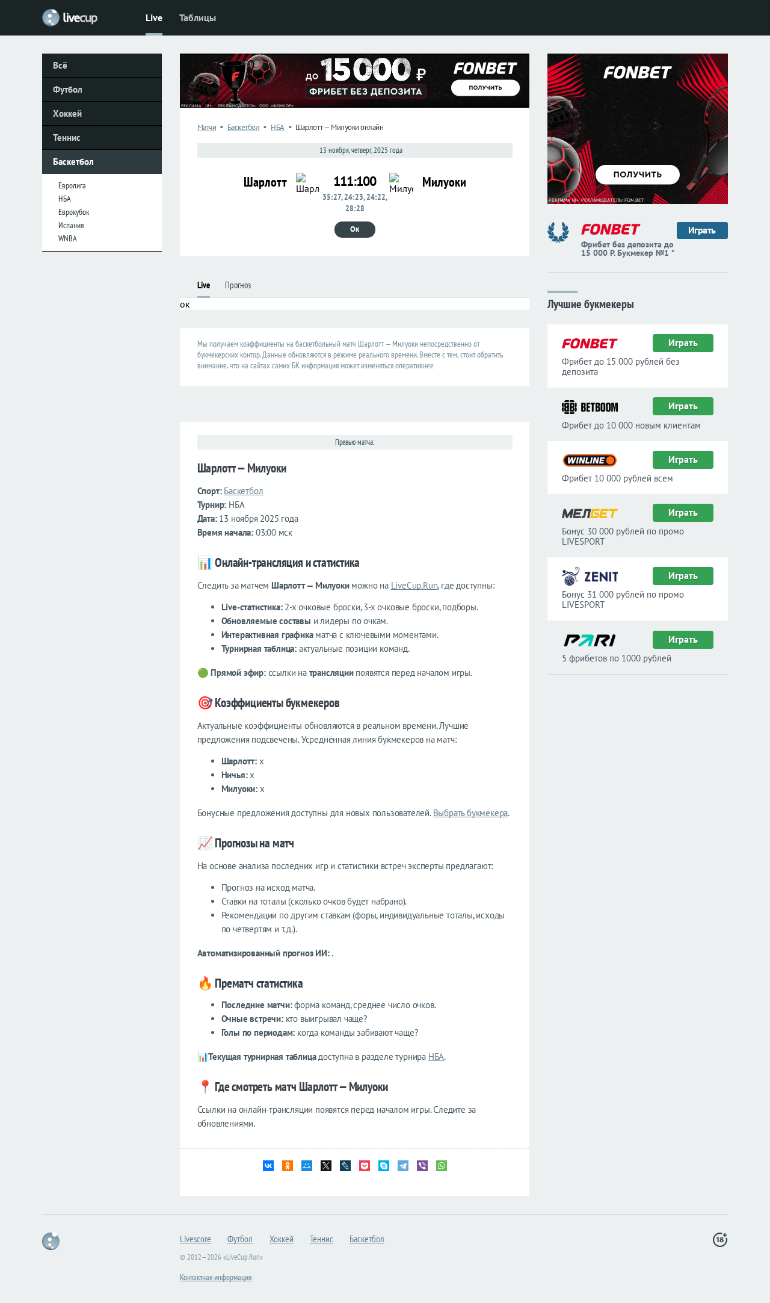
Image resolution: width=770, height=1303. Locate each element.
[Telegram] (403, 1165)
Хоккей (67, 113)
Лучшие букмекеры (590, 303)
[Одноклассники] (287, 1165)
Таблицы (197, 17)
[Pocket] (364, 1165)
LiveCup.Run (414, 585)
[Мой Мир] (306, 1165)
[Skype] (383, 1165)
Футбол (67, 89)
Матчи (207, 127)
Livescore (195, 1238)
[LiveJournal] (345, 1165)
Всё (60, 65)
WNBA (67, 238)
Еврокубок (73, 211)
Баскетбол (73, 161)
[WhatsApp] (441, 1165)
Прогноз (238, 285)
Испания (71, 225)
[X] (326, 1165)
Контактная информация (215, 1277)
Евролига (72, 185)
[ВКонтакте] (268, 1165)
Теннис (67, 137)
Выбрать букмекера (470, 813)
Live (154, 17)
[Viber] (422, 1165)
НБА (64, 198)
